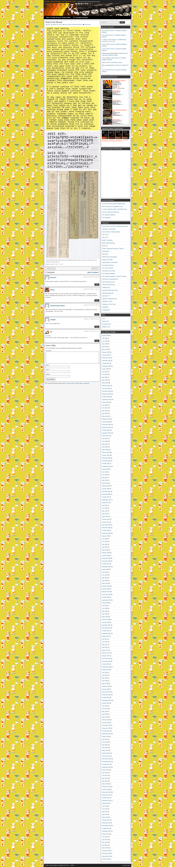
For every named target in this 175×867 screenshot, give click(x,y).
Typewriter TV (105, 296)
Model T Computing (107, 240)
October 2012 (105, 797)
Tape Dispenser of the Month (109, 262)
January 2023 (105, 455)
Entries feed (105, 321)
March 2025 (105, 383)
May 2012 (104, 811)
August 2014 (105, 736)
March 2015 (105, 717)
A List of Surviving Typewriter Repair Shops (113, 203)
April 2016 (104, 680)
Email (47, 369)
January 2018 (105, 622)
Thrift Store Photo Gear (108, 282)
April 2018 (104, 614)
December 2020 (106, 525)
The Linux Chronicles (107, 268)
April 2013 (104, 781)
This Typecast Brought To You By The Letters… (115, 276)
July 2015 (104, 706)
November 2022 (106, 461)
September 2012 (106, 800)
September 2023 (106, 433)
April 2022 (104, 480)
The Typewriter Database (108, 214)
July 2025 (104, 371)
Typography (105, 307)
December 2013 (106, 758)
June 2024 (105, 408)
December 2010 (106, 853)
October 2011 (105, 828)
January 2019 (105, 589)
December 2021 (106, 491)
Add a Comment (93, 272)
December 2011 (106, 823)
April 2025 (104, 380)
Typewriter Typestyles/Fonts (109, 298)
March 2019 (105, 583)
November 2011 (106, 825)
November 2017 (106, 628)
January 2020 (105, 555)
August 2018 (105, 603)
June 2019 (105, 575)
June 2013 (105, 775)
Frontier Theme (126, 865)
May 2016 (104, 678)
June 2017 (105, 641)
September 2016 (106, 667)
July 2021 (104, 505)
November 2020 (106, 527)
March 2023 (105, 449)
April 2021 (104, 513)
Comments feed (106, 324)
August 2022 (105, 469)
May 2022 (104, 477)
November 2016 (106, 661)
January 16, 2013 (57, 24)
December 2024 (106, 391)
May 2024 (104, 410)
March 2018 (105, 616)
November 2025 (106, 360)
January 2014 (105, 756)
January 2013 (105, 789)
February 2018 (106, 619)
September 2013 (106, 767)
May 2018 (104, 611)
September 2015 (106, 700)
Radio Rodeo (105, 251)
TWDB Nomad (106, 287)
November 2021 (106, 494)
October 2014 (105, 731)
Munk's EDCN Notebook (108, 243)
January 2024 (105, 422)
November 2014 (106, 728)
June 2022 (105, 474)
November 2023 (106, 427)
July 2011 (104, 836)
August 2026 (105, 335)
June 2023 (105, 441)
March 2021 (105, 516)
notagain (53, 319)
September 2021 (106, 500)
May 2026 (104, 344)
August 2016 (105, 669)
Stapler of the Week (107, 259)
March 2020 (105, 550)
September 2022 (106, 466)
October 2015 (105, 697)
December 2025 (106, 357)
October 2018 (105, 597)
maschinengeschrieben (57, 305)
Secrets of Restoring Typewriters (110, 212)
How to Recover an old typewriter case (112, 206)
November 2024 (106, 394)
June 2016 (105, 675)
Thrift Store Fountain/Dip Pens (110, 279)
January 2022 (105, 488)
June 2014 (105, 742)
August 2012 (105, 803)
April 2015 (104, 714)
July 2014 (104, 739)
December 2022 (106, 458)
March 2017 (105, 650)
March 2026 (105, 349)
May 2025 (104, 377)
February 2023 (106, 452)
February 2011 (106, 850)
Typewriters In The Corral (108, 304)
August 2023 (105, 435)
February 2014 (106, 753)
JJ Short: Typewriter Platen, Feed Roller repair (114, 209)
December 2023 (106, 424)
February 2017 (106, 653)
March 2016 (105, 683)
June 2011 (105, 839)
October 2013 (105, 764)
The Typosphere (106, 217)
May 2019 (104, 577)
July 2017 (104, 639)
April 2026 (104, 346)
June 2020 (105, 541)
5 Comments (87, 24)
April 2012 (104, 814)
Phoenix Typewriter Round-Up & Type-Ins (113, 248)
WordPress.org (106, 326)
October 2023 (105, 430)
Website (48, 374)
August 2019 (105, 569)
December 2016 (106, 658)
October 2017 (105, 630)
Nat (51, 332)
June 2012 (105, 809)
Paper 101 (105, 245)
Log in (103, 318)
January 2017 (105, 655)
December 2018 (106, 591)
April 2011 (104, 845)
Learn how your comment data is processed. (78, 383)
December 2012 (106, 792)
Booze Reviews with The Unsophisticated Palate (115, 226)
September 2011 (106, 831)
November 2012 (106, 795)
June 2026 (105, 341)
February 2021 (106, 519)
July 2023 (104, 438)
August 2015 (105, 703)
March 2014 (105, 750)
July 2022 (104, 472)
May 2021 (104, 511)
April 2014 (104, 747)
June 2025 (105, 374)
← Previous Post (50, 268)
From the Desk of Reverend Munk (73, 24)
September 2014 (106, 733)
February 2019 (106, 586)
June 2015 (105, 708)
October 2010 (105, 859)
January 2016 (105, 689)
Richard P (53, 277)
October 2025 (105, 363)
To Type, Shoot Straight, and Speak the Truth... (60, 1)
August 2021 (105, 502)
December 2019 (106, 558)
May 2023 (104, 444)
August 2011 (105, 834)
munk (48, 24)
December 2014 (106, 725)
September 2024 (106, 399)
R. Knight (104, 39)
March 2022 (105, 483)
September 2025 (106, 366)
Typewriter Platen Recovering (110, 290)
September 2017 (106, 633)
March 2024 (105, 416)
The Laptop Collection (108, 265)
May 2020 (104, 544)
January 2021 (105, 522)
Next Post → (95, 268)
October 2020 (105, 530)
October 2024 (105, 396)
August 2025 (105, 369)
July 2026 (104, 338)
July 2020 (104, 539)
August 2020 (105, 536)
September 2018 (106, 600)
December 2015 (106, 692)
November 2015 (106, 694)
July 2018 (104, 605)
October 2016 (105, 664)
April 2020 (104, 547)
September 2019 (106, 566)
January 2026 (105, 355)
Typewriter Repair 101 (108, 293)
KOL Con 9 (105, 237)
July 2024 (104, 405)
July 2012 (104, 806)
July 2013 (104, 772)
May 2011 (104, 842)
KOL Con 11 (105, 234)
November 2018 (106, 594)
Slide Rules (105, 254)
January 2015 (105, 722)
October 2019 (105, 564)
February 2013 (106, 786)
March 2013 (105, 784)
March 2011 (105, 848)
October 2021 (105, 497)
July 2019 (104, 572)
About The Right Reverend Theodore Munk (58, 17)
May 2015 (104, 711)
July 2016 (104, 672)
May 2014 (104, 745)
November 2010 (106, 856)
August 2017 (105, 636)
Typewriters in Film (107, 301)
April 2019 (104, 580)
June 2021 (105, 508)
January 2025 (105, 388)
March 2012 (105, 817)
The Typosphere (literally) (80, 17)
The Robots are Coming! (108, 271)
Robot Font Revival (54, 22)
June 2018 (105, 608)
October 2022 (105, 463)
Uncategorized (106, 310)
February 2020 (106, 552)
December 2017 (106, 625)
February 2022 (106, 486)
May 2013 (104, 778)
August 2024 (105, 402)
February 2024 (106, 419)
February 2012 (106, 820)
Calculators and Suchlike (108, 229)
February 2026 (106, 352)
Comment (49, 350)
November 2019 (106, 561)
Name (48, 365)
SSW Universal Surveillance (109, 257)
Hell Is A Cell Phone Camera (114, 62)
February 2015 (106, 719)
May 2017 (104, 644)
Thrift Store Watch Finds (108, 284)
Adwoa (52, 290)
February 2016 (106, 686)
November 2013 (106, 761)
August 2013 (105, 770)
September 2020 (106, 533)
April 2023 (104, 447)
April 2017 (104, 647)
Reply (96, 284)
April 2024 (104, 413)
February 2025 (106, 385)
